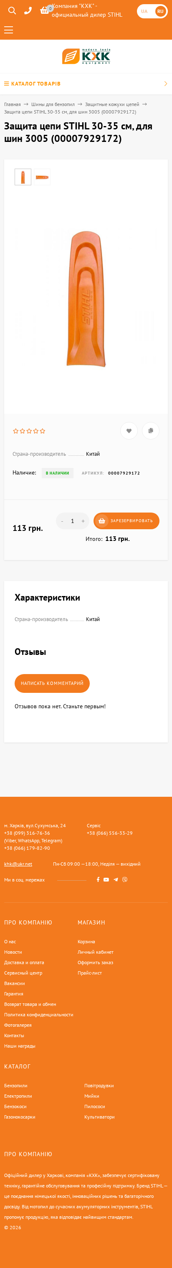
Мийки (91, 1096)
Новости (13, 952)
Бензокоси (15, 1106)
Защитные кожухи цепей (112, 104)
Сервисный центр (23, 973)
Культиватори (99, 1117)
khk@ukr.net (18, 864)
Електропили (18, 1096)
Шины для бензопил (53, 104)
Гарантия (13, 993)
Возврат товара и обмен (30, 1004)
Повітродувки (99, 1085)
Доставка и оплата (24, 962)
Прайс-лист (90, 973)
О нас (10, 941)
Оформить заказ (95, 962)
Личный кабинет (96, 952)
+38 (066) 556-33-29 (110, 833)
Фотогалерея (18, 1025)
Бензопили (16, 1085)
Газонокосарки (19, 1117)
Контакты (14, 1035)
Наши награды (19, 1046)
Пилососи (94, 1106)
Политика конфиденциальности (38, 1014)
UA (144, 11)
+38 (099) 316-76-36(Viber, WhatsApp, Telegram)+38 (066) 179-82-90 (33, 840)
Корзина (86, 941)
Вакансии (14, 983)
